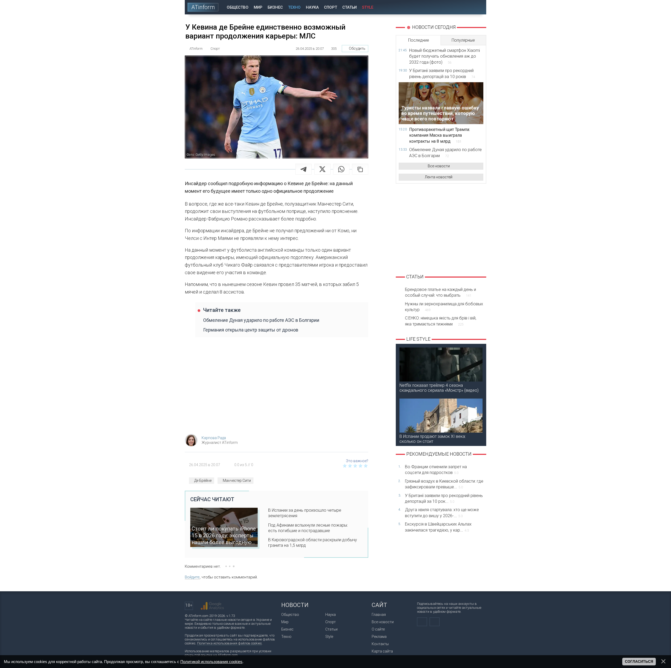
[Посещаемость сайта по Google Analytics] (212, 606)
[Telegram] (303, 169)
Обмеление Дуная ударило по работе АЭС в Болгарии (261, 320)
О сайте (378, 629)
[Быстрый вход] (464, 7)
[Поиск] (479, 7)
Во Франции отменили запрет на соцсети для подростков (436, 469)
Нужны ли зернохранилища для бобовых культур (444, 306)
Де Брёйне (203, 480)
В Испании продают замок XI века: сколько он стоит (432, 439)
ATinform (203, 7)
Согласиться (639, 661)
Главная (379, 614)
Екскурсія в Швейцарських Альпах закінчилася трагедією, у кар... (438, 527)
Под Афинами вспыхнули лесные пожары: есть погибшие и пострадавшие (308, 528)
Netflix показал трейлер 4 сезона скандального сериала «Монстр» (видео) (439, 388)
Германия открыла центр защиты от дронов (250, 330)
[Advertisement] (276, 388)
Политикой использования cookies (211, 661)
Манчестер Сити (237, 480)
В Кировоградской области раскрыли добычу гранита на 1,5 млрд (312, 542)
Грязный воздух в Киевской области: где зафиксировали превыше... (444, 484)
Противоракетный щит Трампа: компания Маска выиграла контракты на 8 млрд (439, 135)
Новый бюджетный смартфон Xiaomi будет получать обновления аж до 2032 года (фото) (444, 56)
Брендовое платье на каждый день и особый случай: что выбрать (440, 292)
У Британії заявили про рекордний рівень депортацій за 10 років (442, 73)
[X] (322, 169)
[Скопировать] (360, 169)
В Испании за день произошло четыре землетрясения (304, 513)
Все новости (439, 166)
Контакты (380, 644)
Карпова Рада (214, 438)
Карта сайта (382, 651)
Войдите (192, 577)
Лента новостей (438, 177)
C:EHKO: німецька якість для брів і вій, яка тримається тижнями (440, 321)
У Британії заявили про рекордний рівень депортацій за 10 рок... (444, 498)
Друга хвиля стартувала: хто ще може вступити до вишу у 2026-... (442, 512)
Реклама (379, 636)
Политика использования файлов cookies (229, 643)
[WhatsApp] (341, 169)
